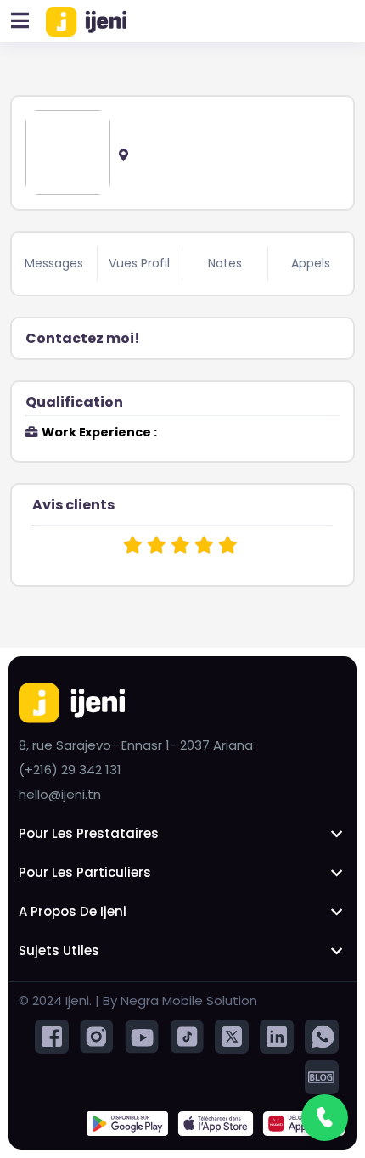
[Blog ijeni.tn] (321, 1077)
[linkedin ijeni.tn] (276, 1036)
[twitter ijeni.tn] (231, 1036)
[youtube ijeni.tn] (141, 1036)
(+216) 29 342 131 (70, 770)
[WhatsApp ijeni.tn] (321, 1036)
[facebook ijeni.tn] (51, 1036)
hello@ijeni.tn (60, 794)
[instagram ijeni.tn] (96, 1036)
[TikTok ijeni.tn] (186, 1036)
